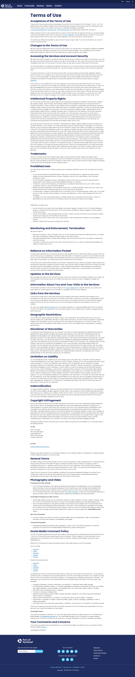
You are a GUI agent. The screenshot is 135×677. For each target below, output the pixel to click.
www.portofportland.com (39, 30)
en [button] (122, 1)
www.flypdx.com (64, 30)
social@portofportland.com (49, 616)
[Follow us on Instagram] (59, 651)
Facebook (36, 549)
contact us (43, 627)
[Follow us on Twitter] (76, 651)
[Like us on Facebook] (67, 651)
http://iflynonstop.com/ (51, 307)
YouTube (35, 557)
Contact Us (97, 655)
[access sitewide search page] (132, 1)
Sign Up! (39, 651)
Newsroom (97, 647)
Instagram (36, 553)
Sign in (83, 667)
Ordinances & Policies (100, 653)
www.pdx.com (52, 30)
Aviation (58, 6)
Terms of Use (67, 667)
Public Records (98, 650)
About (19, 6)
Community (29, 6)
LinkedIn (35, 555)
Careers (96, 658)
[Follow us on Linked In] (63, 651)
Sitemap (128, 1)
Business (40, 6)
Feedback (76, 667)
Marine (49, 6)
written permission (72, 492)
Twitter (35, 551)
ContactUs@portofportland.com (39, 446)
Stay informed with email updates (27, 647)
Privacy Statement (68, 35)
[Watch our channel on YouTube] (72, 651)
